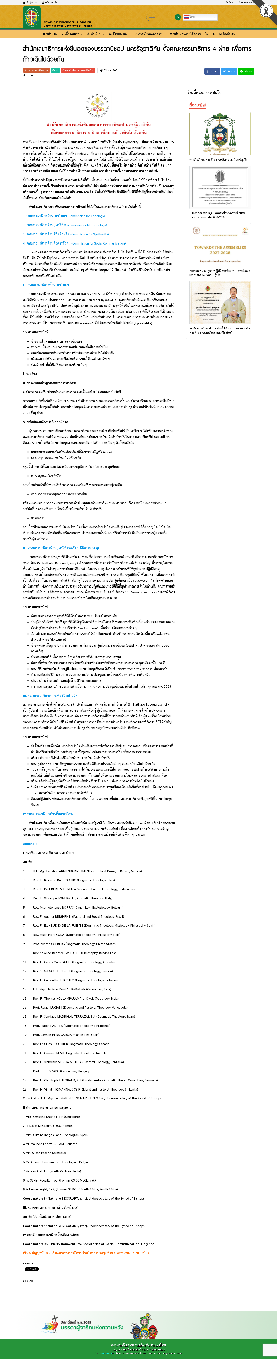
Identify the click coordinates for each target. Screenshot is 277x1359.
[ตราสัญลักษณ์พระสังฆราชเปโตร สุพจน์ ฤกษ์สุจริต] (220, 133)
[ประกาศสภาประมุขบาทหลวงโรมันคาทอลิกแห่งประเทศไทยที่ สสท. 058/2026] (220, 187)
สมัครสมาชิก (51, 2)
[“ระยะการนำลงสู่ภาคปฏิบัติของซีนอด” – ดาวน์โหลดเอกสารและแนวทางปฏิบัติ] (220, 244)
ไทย (192, 17)
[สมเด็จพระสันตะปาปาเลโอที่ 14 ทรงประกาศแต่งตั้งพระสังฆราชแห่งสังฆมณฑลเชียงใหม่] (220, 302)
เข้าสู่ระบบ (31, 2)
